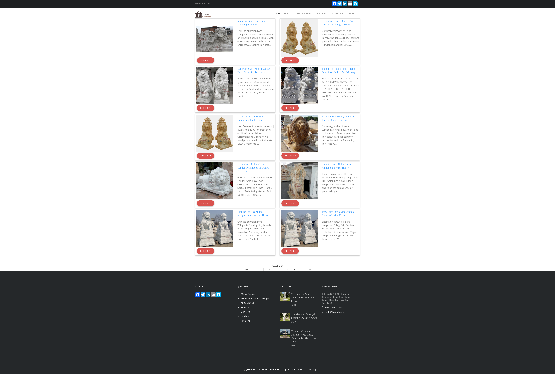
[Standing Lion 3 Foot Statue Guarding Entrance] (214, 38)
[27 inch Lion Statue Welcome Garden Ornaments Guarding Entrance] (214, 181)
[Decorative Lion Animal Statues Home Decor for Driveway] (214, 85)
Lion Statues (336, 13)
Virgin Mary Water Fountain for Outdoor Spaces (302, 297)
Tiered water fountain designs (255, 298)
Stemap (313, 369)
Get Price (205, 60)
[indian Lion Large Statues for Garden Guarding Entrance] (299, 38)
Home (277, 13)
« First (245, 270)
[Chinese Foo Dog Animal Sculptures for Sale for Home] (214, 228)
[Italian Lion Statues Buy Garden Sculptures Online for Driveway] (299, 85)
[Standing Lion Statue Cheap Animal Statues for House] (299, 181)
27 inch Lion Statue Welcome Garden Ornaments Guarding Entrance (253, 168)
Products (245, 307)
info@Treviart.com (335, 312)
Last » (310, 270)
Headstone (246, 316)
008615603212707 (333, 307)
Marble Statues (248, 293)
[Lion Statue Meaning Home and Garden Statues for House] (299, 133)
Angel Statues (304, 13)
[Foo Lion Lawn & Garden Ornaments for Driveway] (214, 133)
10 (288, 270)
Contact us (352, 13)
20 (294, 270)
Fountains (320, 13)
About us (288, 13)
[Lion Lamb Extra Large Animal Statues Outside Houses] (299, 228)
